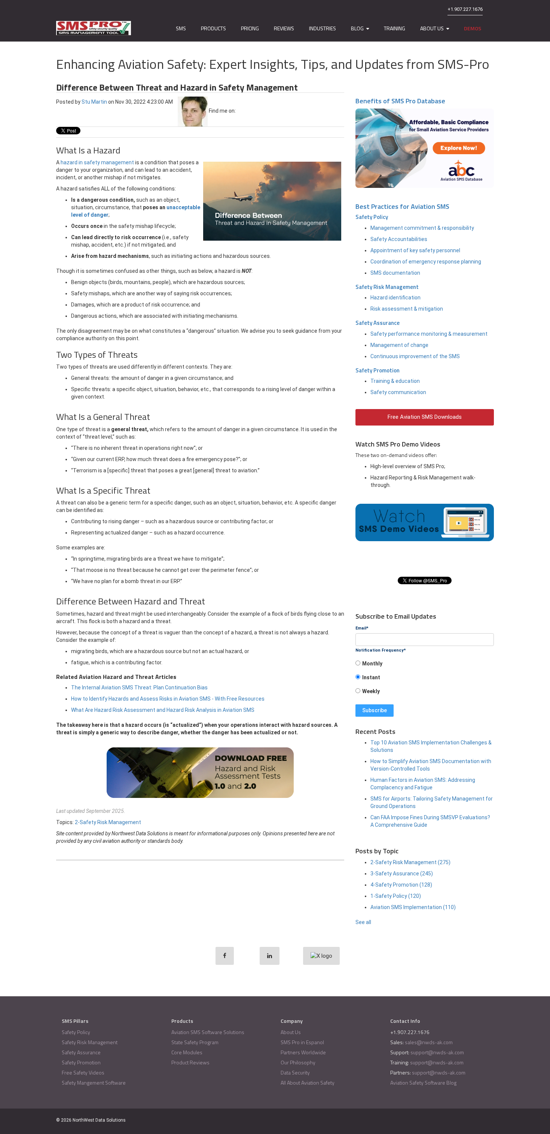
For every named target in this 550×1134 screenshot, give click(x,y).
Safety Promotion (377, 370)
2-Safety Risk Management (108, 822)
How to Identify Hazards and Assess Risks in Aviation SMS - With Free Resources (168, 699)
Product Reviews (190, 1062)
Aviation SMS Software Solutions (207, 1032)
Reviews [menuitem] (284, 28)
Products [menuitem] (213, 28)
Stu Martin (94, 101)
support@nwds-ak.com (437, 1052)
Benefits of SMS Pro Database (400, 101)
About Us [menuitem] (432, 28)
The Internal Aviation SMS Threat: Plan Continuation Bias (139, 688)
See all (363, 922)
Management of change (399, 345)
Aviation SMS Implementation (413, 907)
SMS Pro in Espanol (302, 1042)
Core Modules (186, 1052)
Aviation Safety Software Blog (423, 1082)
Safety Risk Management (387, 287)
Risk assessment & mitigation (406, 309)
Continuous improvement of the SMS (415, 356)
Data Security (295, 1072)
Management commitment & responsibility (422, 228)
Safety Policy (371, 217)
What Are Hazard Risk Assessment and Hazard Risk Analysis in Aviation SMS (162, 710)
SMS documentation (395, 273)
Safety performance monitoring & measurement (429, 334)
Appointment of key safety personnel (415, 250)
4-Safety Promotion (401, 885)
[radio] (424, 666)
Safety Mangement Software (94, 1082)
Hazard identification (395, 298)
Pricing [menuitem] (250, 28)
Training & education (395, 381)
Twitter (251, 110)
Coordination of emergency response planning (425, 262)
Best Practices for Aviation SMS (402, 206)
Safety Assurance (377, 322)
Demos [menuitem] (472, 28)
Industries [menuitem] (322, 28)
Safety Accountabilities (398, 239)
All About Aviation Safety (307, 1082)
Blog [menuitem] (357, 28)
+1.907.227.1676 (465, 9)
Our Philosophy (298, 1062)
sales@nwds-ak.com (429, 1042)
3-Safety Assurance (401, 874)
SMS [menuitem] (181, 28)
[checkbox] (424, 680)
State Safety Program (195, 1042)
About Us (291, 1032)
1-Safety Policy (395, 896)
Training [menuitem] (394, 28)
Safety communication (398, 392)
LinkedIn (241, 110)
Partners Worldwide (303, 1052)
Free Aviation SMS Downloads (425, 417)
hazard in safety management (97, 162)
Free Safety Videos (83, 1072)
